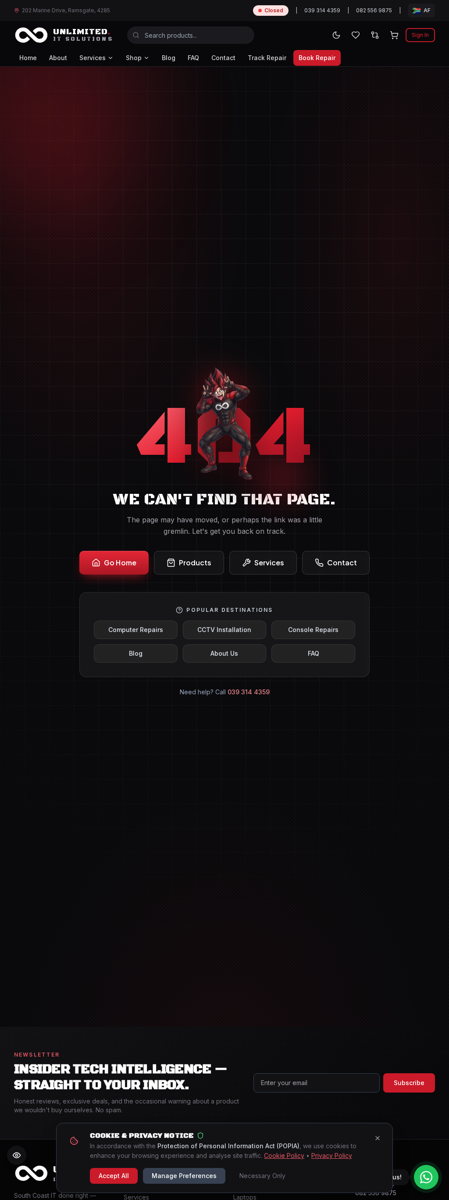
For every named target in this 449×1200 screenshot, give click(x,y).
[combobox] (190, 35)
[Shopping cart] (394, 35)
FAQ (193, 57)
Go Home (120, 562)
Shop (134, 57)
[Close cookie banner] (377, 1138)
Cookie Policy (284, 1155)
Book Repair (317, 57)
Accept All (114, 1175)
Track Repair (267, 57)
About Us (224, 653)
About (58, 57)
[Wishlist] (355, 35)
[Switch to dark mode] (336, 35)
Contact (223, 57)
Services (92, 57)
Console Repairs (313, 629)
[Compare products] (375, 35)
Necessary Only (262, 1175)
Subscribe (409, 1082)
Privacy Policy (331, 1155)
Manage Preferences (184, 1175)
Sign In (420, 35)
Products (195, 562)
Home (28, 57)
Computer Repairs (135, 629)
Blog (168, 57)
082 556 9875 (374, 10)
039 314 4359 (322, 10)
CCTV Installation (224, 629)
